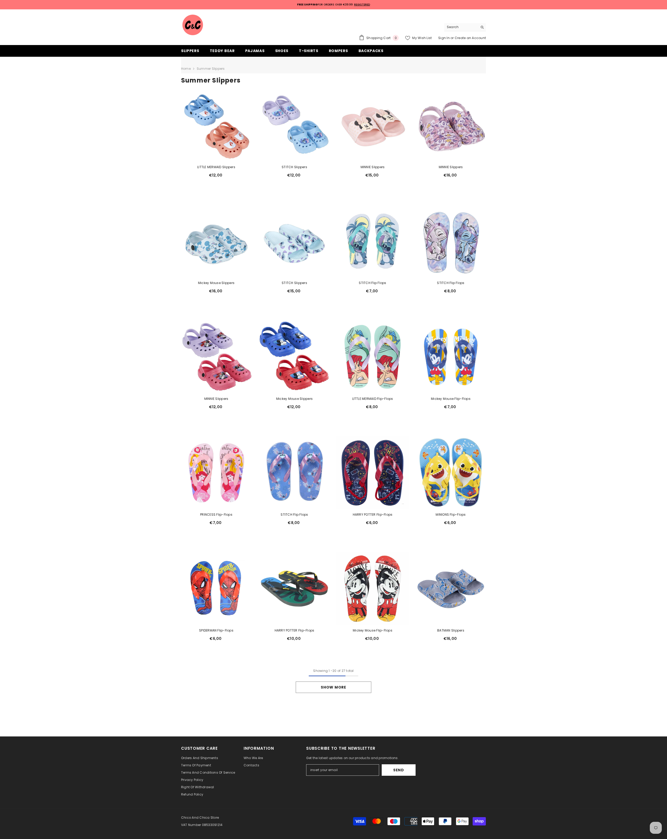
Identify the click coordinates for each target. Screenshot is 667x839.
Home (186, 68)
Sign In (444, 38)
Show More (333, 687)
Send (398, 770)
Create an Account (470, 38)
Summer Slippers (211, 68)
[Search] (465, 27)
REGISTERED (362, 5)
